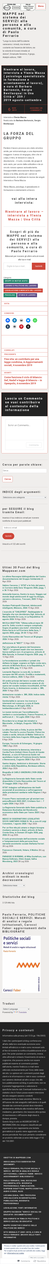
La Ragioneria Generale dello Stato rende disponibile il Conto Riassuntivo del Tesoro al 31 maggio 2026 (24, 781)
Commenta (34, 445)
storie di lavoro (27, 295)
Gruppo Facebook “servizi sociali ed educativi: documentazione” (22, 1213)
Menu (41, 6)
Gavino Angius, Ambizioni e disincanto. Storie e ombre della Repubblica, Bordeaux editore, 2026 (23, 766)
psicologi (10, 295)
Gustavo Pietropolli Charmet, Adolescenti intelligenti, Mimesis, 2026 (22, 606)
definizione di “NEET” (12, 643)
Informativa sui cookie (15, 1253)
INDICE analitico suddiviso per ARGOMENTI (19, 1163)
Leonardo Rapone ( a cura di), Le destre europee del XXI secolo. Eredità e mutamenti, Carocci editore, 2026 (24, 674)
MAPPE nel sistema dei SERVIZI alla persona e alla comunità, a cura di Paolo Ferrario (19, 25)
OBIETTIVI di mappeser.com (17, 1158)
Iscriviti (38, 266)
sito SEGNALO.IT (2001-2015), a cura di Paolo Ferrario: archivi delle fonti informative (23, 1235)
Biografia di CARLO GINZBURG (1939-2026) (22, 772)
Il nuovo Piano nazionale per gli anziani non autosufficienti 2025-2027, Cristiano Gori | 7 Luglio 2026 (23, 801)
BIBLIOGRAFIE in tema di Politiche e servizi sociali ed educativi (21, 1220)
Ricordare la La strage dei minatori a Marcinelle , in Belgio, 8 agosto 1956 (19, 722)
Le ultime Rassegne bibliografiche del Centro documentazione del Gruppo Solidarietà (24, 577)
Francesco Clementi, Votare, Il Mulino (20, 850)
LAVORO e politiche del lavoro (20, 286)
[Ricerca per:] (24, 472)
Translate (23, 1012)
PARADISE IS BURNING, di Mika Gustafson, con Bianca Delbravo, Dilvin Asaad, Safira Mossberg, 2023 (24, 859)
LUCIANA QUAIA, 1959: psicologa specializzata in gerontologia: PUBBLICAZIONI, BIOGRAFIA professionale (20, 1199)
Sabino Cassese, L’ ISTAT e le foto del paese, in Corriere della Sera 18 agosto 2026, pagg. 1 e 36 (24, 587)
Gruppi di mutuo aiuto (16, 281)
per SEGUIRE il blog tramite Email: (18, 510)
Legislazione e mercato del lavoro (23, 290)
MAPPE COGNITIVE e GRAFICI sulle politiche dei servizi (20, 1226)
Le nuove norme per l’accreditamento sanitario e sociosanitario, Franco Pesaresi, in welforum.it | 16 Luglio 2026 (24, 714)
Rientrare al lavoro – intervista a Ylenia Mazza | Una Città (24, 215)
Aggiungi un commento (36, 109)
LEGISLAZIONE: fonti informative (20, 1208)
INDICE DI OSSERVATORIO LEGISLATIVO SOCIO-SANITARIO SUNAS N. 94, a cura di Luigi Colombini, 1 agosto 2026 (24, 821)
